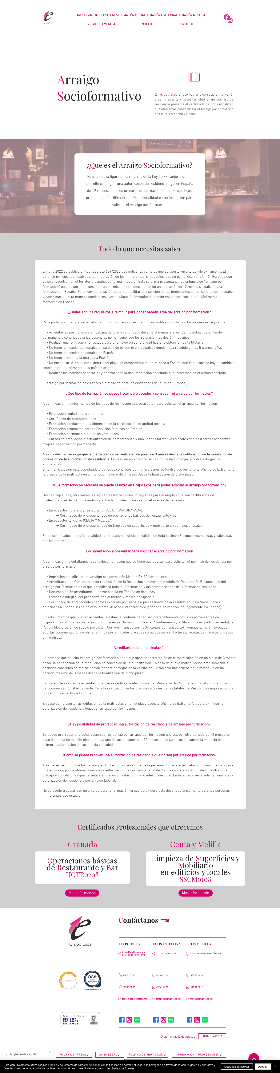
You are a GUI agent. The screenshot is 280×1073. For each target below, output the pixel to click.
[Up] (253, 1058)
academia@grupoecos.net (134, 999)
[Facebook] (122, 1020)
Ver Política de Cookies (120, 1068)
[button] (102, 24)
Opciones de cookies (237, 1066)
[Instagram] (129, 1020)
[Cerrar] (275, 1066)
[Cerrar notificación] (49, 1052)
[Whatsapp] (137, 1020)
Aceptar (263, 1066)
